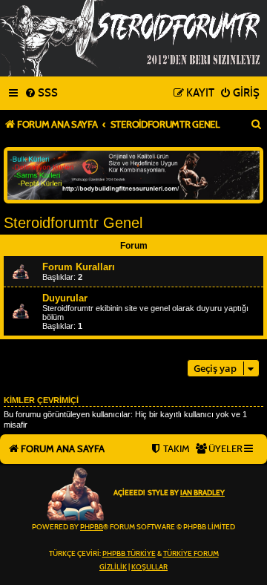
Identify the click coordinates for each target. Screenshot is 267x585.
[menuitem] (41, 93)
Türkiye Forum (191, 554)
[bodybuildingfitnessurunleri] (133, 175)
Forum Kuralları (78, 266)
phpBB (91, 527)
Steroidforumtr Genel (73, 223)
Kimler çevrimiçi (41, 400)
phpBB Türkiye (129, 554)
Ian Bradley (202, 493)
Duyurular (65, 298)
